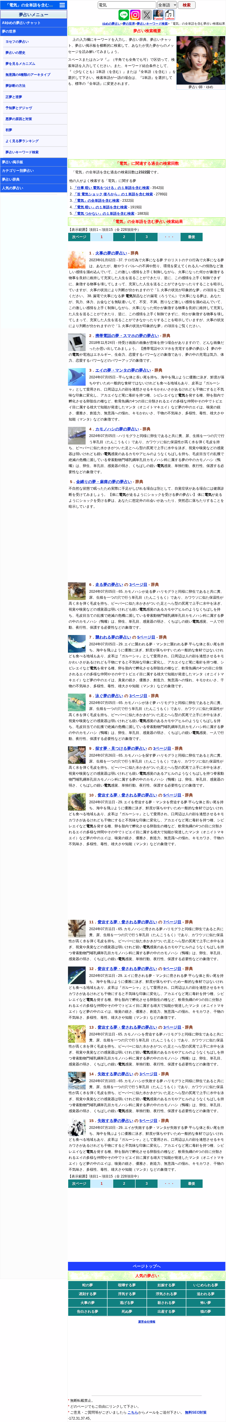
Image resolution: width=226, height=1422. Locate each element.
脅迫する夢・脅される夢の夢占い (127, 795)
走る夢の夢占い (109, 584)
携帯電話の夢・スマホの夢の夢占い (127, 335)
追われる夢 (206, 1294)
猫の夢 (205, 1311)
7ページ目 (172, 922)
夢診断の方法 (15, 85)
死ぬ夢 (127, 1311)
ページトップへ (147, 1266)
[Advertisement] (34, 262)
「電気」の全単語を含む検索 (96, 200)
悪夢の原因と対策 (19, 119)
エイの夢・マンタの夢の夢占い (123, 370)
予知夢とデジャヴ (19, 108)
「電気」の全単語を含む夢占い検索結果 (41, 5)
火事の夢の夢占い (111, 253)
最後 (191, 237)
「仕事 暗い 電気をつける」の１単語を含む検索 (111, 188)
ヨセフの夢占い (17, 41)
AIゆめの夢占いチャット (21, 23)
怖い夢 (205, 1303)
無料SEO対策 (196, 1412)
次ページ (79, 237)
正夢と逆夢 (14, 97)
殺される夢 (166, 1303)
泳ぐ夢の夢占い (109, 696)
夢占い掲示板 (12, 162)
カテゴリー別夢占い (18, 170)
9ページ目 (172, 969)
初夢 (9, 130)
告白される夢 (87, 1311)
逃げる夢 (127, 1303)
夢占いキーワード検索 (22, 152)
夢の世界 (9, 31)
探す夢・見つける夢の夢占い (121, 748)
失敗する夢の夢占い (115, 1074)
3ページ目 (138, 584)
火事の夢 (88, 1303)
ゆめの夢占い (111, 23)
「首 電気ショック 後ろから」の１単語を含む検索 (113, 194)
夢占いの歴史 (15, 52)
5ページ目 (146, 637)
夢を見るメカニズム (20, 63)
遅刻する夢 (87, 1294)
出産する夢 (166, 1311)
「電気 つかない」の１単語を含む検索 (103, 213)
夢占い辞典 (11, 179)
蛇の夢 (87, 1285)
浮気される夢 (166, 1294)
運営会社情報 (146, 1321)
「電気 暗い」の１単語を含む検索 (100, 207)
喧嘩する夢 (127, 1285)
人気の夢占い (12, 188)
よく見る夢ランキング (22, 141)
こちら (133, 1412)
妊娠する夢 (166, 1285)
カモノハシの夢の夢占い (117, 429)
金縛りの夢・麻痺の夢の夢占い (104, 482)
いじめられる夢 (205, 1285)
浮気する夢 (127, 1294)
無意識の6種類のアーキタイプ (28, 74)
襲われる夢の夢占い (113, 637)
